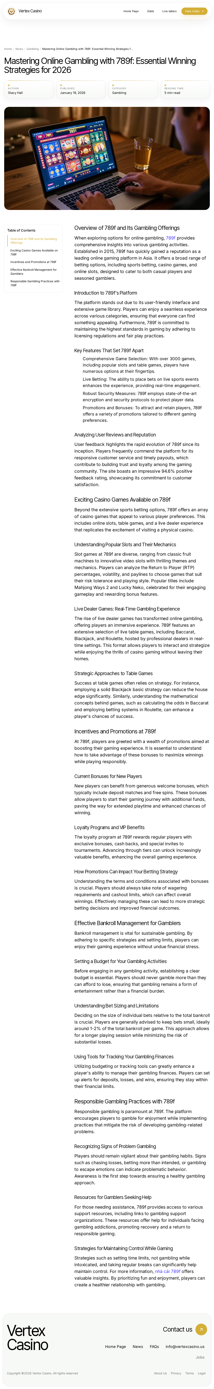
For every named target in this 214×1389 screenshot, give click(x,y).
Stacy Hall (15, 93)
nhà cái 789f (168, 1271)
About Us (160, 1373)
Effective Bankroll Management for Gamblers (33, 271)
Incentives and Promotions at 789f (33, 262)
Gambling (33, 48)
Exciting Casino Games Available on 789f (34, 252)
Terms (189, 1373)
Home (8, 48)
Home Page (115, 1346)
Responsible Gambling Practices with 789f (35, 283)
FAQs (154, 1346)
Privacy (176, 1373)
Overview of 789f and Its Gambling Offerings (33, 241)
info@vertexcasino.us (185, 1346)
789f (171, 238)
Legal (201, 1373)
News (19, 48)
